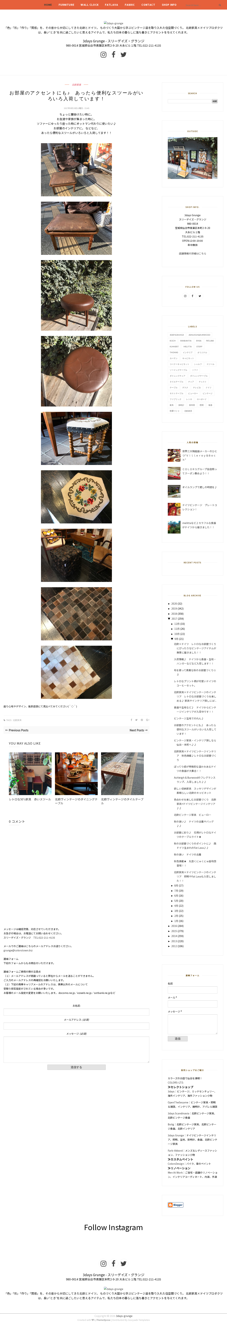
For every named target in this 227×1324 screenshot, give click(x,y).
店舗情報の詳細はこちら (192, 253)
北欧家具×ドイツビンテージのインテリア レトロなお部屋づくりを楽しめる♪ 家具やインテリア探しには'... (195, 696)
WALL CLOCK (90, 4)
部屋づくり (174, 411)
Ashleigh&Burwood (199, 335)
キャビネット (188, 358)
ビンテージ (207, 393)
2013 (174, 941)
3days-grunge (124, 1316)
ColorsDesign (176, 1163)
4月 (176, 905)
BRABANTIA (185, 341)
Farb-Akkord (175, 1150)
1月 (176, 921)
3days (171, 1091)
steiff (199, 346)
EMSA (198, 341)
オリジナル (202, 352)
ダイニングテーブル (199, 376)
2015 (174, 931)
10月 (177, 634)
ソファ (195, 370)
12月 (177, 623)
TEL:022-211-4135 (44, 937)
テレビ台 (197, 387)
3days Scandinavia (178, 1113)
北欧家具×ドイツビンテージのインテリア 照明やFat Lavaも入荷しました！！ (195, 876)
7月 (176, 890)
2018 (174, 613)
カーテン (174, 358)
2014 (174, 936)
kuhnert (174, 346)
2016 (174, 926)
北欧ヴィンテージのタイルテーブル (122, 801)
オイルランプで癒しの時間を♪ (199, 487)
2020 (174, 603)
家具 (172, 405)
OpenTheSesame (178, 1102)
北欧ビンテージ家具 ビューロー (195, 815)
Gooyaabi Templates (139, 1320)
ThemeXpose (103, 1320)
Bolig (171, 1124)
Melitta (188, 346)
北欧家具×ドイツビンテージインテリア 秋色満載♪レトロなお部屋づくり (195, 756)
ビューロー (193, 393)
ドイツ (208, 387)
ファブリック (175, 399)
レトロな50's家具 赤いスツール (30, 799)
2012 (174, 946)
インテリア (188, 352)
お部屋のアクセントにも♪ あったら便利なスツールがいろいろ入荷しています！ (195, 729)
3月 (176, 911)
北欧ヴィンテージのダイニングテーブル (76, 801)
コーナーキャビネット (179, 364)
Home (48, 4)
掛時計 (181, 405)
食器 (210, 405)
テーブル (174, 387)
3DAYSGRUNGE (177, 335)
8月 (176, 885)
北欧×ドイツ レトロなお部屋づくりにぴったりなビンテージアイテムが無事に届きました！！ (195, 648)
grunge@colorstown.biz (18, 950)
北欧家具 (76, 84)
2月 (176, 916)
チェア (191, 381)
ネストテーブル (176, 393)
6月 (176, 895)
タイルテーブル (176, 381)
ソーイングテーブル (178, 370)
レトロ (189, 399)
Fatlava (111, 4)
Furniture (66, 4)
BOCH (173, 341)
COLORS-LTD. (176, 1082)
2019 (174, 608)
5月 (176, 900)
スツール (210, 364)
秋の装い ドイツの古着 (189, 854)
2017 (174, 618)
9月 (176, 639)
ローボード (202, 399)
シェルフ (198, 364)
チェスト (203, 381)
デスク (185, 387)
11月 (177, 628)
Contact (148, 4)
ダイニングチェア (177, 376)
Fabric (130, 4)
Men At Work (175, 1172)
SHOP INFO (169, 4)
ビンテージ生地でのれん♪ (190, 718)
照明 (202, 405)
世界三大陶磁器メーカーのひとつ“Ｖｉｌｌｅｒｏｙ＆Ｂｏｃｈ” (199, 455)
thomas (174, 352)
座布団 (192, 405)
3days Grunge (176, 1135)
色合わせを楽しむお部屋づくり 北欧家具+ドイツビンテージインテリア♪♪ (195, 804)
